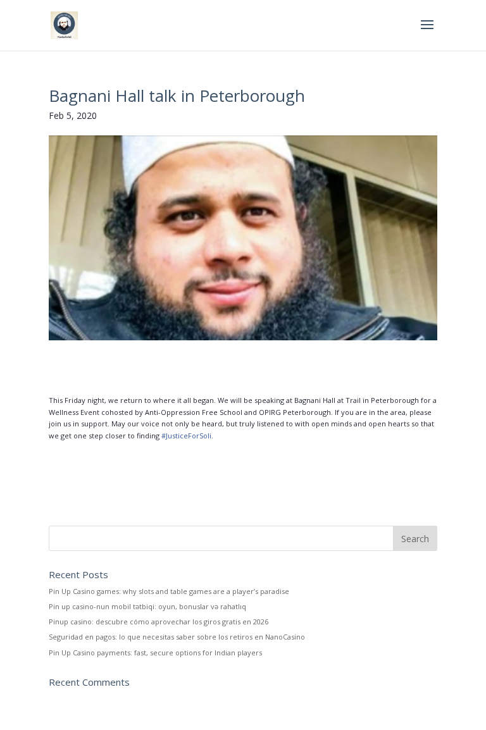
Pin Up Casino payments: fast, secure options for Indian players (155, 652)
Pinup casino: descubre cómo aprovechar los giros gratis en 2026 (158, 621)
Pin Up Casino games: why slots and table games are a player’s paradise (169, 591)
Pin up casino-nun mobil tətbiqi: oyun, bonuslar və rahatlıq (147, 606)
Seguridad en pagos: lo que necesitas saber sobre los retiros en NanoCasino (177, 636)
